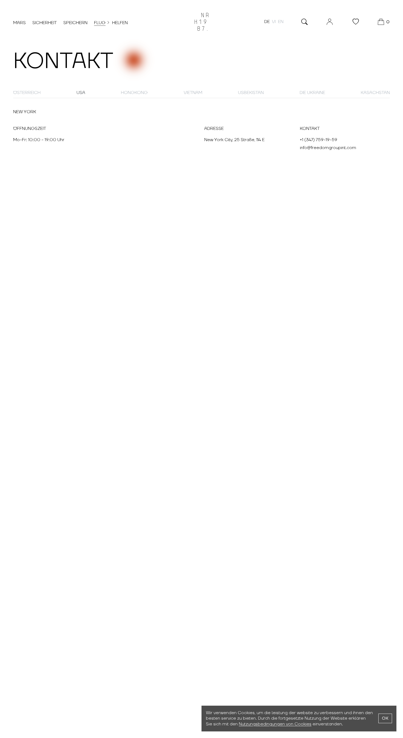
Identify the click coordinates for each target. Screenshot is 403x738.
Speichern (75, 22)
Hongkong (134, 92)
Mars (19, 22)
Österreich (27, 92)
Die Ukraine (312, 92)
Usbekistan (251, 92)
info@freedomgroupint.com (328, 147)
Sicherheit (44, 22)
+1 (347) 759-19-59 (318, 140)
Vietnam (193, 92)
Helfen (120, 22)
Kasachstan (375, 92)
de (267, 21)
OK (385, 718)
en (280, 21)
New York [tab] (24, 112)
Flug (100, 22)
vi (274, 21)
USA (80, 92)
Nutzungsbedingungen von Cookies (275, 724)
